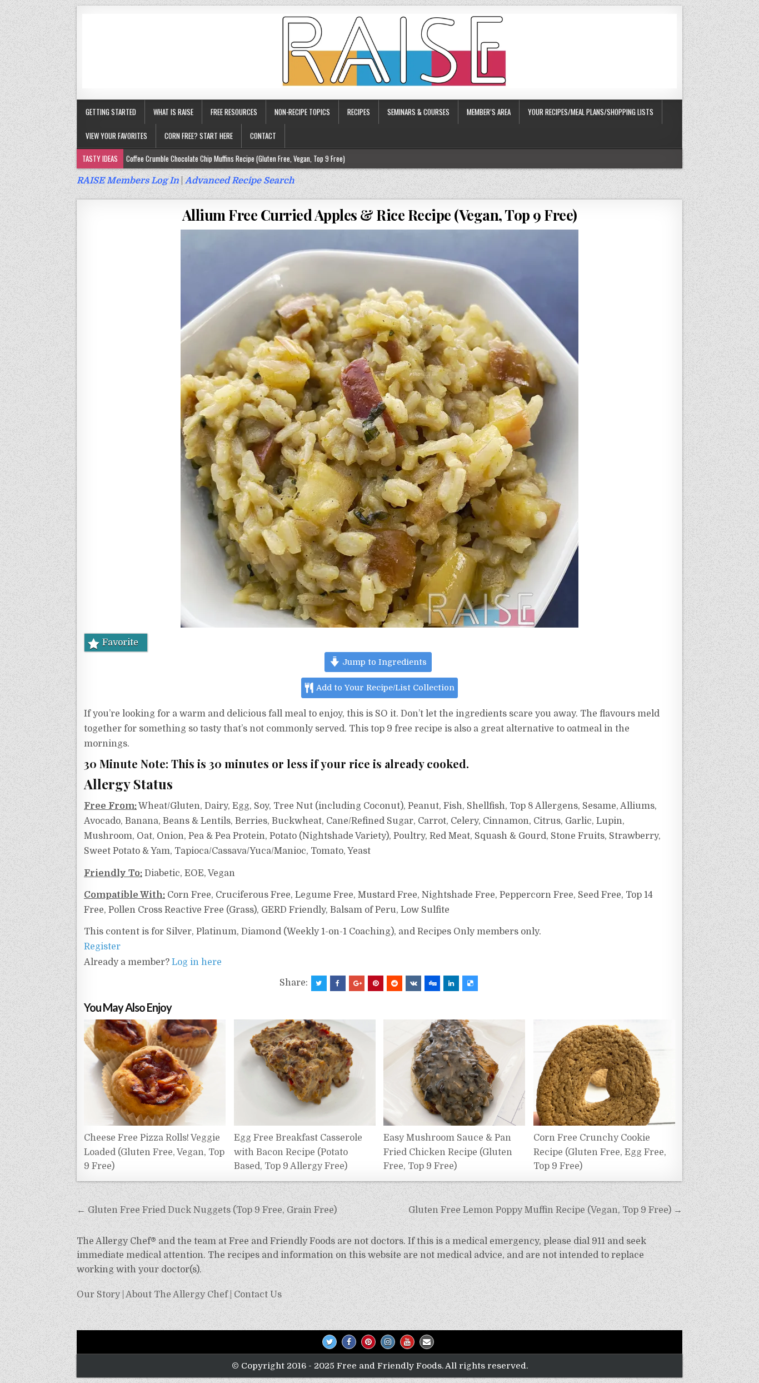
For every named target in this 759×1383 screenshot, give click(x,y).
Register (102, 947)
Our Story (98, 1295)
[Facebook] (349, 1342)
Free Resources (234, 111)
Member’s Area (489, 111)
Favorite (120, 643)
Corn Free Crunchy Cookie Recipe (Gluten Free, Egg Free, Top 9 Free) (599, 1152)
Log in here (197, 962)
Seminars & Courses (418, 111)
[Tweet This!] (319, 983)
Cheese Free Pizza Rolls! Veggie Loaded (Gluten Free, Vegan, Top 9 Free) (154, 1152)
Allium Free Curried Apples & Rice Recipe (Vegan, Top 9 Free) (379, 215)
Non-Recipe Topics (302, 111)
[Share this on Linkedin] (451, 983)
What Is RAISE (173, 111)
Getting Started (111, 111)
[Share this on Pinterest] (375, 983)
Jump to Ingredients (383, 662)
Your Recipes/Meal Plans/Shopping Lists (590, 111)
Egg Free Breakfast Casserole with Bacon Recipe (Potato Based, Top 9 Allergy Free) (298, 1152)
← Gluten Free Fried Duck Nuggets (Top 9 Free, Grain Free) (207, 1210)
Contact (263, 135)
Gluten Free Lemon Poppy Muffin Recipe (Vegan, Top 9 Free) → (545, 1210)
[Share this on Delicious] (470, 983)
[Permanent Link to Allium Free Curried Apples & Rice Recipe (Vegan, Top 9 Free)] (379, 429)
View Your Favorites (116, 135)
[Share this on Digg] (432, 983)
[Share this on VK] (413, 983)
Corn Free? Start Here (198, 135)
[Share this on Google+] (356, 983)
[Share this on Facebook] (338, 983)
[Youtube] (407, 1342)
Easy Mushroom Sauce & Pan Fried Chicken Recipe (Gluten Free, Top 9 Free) (447, 1152)
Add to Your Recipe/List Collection (384, 687)
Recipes (358, 111)
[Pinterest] (368, 1342)
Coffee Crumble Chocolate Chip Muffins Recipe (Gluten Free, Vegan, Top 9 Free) (235, 158)
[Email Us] (427, 1342)
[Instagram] (388, 1342)
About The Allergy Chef (177, 1295)
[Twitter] (329, 1342)
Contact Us (258, 1295)
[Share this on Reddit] (394, 983)
